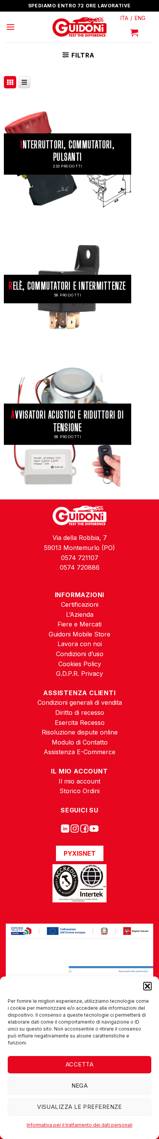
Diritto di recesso (79, 712)
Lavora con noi (80, 644)
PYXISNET (80, 853)
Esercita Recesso (80, 722)
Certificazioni (79, 604)
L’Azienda (79, 614)
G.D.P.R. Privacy (79, 673)
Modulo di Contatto (80, 742)
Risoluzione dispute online (80, 732)
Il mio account (79, 781)
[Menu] (10, 26)
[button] (147, 986)
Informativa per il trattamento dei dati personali (79, 1125)
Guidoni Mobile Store (79, 634)
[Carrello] (134, 32)
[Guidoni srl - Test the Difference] (79, 27)
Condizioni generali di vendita (79, 702)
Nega (79, 1085)
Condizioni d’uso (79, 654)
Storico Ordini (79, 791)
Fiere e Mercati (79, 624)
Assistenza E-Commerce (79, 752)
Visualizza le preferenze (79, 1106)
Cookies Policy (79, 664)
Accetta (79, 1064)
